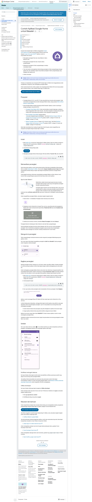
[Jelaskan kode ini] (59, 157)
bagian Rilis (28, 142)
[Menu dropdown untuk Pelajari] (10, 7)
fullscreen (88, 5)
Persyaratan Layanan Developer (52, 479)
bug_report (86, 5)
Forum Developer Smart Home (30, 430)
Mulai (3, 8)
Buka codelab (31, 91)
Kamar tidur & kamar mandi (41, 481)
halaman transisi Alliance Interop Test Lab (52, 14)
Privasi (25, 499)
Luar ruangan (41, 483)
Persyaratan (20, 499)
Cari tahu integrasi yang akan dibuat (22, 487)
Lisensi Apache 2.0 (33, 452)
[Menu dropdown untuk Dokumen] (54, 1)
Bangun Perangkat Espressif (32, 121)
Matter (4, 5)
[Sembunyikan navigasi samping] (15, 500)
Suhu (39, 466)
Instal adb (26, 150)
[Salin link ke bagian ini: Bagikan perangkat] (34, 261)
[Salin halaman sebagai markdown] (39, 31)
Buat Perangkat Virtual (32, 114)
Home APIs (30, 466)
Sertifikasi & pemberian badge (52, 465)
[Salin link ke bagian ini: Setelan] (27, 324)
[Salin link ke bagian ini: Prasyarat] (28, 97)
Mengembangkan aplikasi (24, 1)
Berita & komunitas (43, 1)
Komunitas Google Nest (62, 472)
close (90, 5)
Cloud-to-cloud (21, 475)
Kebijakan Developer (50, 482)
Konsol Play (60, 463)
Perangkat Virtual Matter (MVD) (32, 109)
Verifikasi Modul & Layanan (30, 417)
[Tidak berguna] (63, 26)
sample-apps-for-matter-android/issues (32, 423)
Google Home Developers (25, 25)
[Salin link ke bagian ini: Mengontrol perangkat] (37, 234)
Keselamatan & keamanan (41, 469)
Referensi (34, 1)
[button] (8, 36)
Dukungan (37, 8)
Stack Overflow (61, 468)
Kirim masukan (58, 29)
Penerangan (40, 464)
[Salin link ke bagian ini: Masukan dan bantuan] (37, 402)
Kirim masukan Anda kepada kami (30, 409)
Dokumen (51, 1)
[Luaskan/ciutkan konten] (30, 35)
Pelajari (7, 8)
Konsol (84, 1)
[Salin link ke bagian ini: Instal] (25, 139)
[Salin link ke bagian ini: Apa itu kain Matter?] (33, 179)
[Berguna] (61, 26)
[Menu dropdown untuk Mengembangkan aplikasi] (25, 7)
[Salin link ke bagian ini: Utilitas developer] (32, 386)
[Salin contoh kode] (63, 157)
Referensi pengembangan (51, 472)
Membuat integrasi (55, 116)
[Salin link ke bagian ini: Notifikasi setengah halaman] (38, 372)
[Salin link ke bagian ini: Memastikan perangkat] (37, 164)
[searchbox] (8, 12)
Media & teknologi (42, 472)
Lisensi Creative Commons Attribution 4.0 (51, 450)
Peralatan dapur (41, 478)
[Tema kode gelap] (61, 157)
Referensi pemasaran (50, 468)
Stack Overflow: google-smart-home (31, 437)
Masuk (89, 1)
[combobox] (65, 1)
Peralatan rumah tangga (41, 475)
